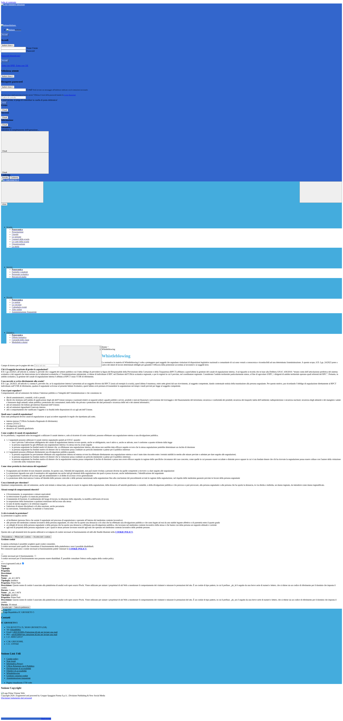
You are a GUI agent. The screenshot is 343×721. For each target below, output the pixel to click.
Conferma (14, 178)
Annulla (5, 178)
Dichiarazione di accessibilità (18, 668)
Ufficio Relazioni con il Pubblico (20, 666)
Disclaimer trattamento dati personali (16, 698)
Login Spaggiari (70, 95)
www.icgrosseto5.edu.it (11, 563)
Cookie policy (12, 659)
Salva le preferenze (21, 607)
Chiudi (4, 110)
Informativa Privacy (14, 663)
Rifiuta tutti (23, 537)
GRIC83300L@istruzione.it (34, 632)
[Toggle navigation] (22, 192)
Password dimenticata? (10, 56)
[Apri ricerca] (321, 192)
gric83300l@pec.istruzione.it (34, 634)
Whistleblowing (13, 673)
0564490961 (15, 630)
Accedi (5, 35)
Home (104, 347)
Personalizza (7, 537)
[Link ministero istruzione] (13, 4)
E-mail (29, 90)
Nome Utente (32, 48)
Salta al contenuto (8, 2)
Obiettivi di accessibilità (16, 671)
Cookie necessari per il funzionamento (17, 556)
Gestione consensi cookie (17, 676)
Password (30, 51)
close (4, 204)
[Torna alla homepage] (171, 180)
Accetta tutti (42, 537)
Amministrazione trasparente (18, 678)
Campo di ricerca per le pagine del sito (17, 365)
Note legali (11, 661)
